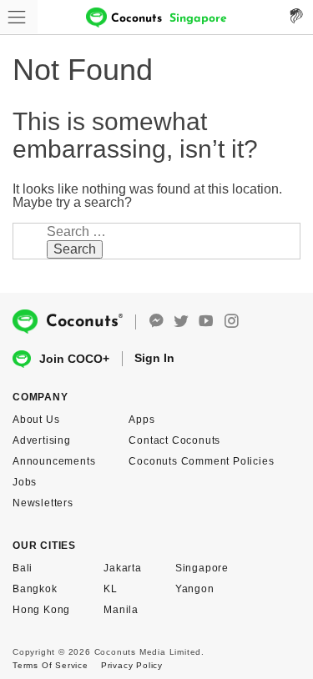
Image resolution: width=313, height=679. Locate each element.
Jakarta (122, 568)
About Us (36, 419)
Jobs (25, 482)
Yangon (195, 589)
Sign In (154, 358)
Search (74, 249)
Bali (23, 568)
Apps (141, 419)
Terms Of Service (50, 665)
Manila (121, 610)
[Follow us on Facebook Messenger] (156, 321)
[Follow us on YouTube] (206, 321)
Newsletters (43, 503)
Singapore (202, 568)
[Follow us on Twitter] (181, 321)
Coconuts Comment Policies (201, 461)
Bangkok (35, 589)
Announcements (54, 461)
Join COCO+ (74, 358)
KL (110, 589)
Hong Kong (41, 610)
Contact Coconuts (174, 440)
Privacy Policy (132, 665)
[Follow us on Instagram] (231, 321)
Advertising (42, 440)
